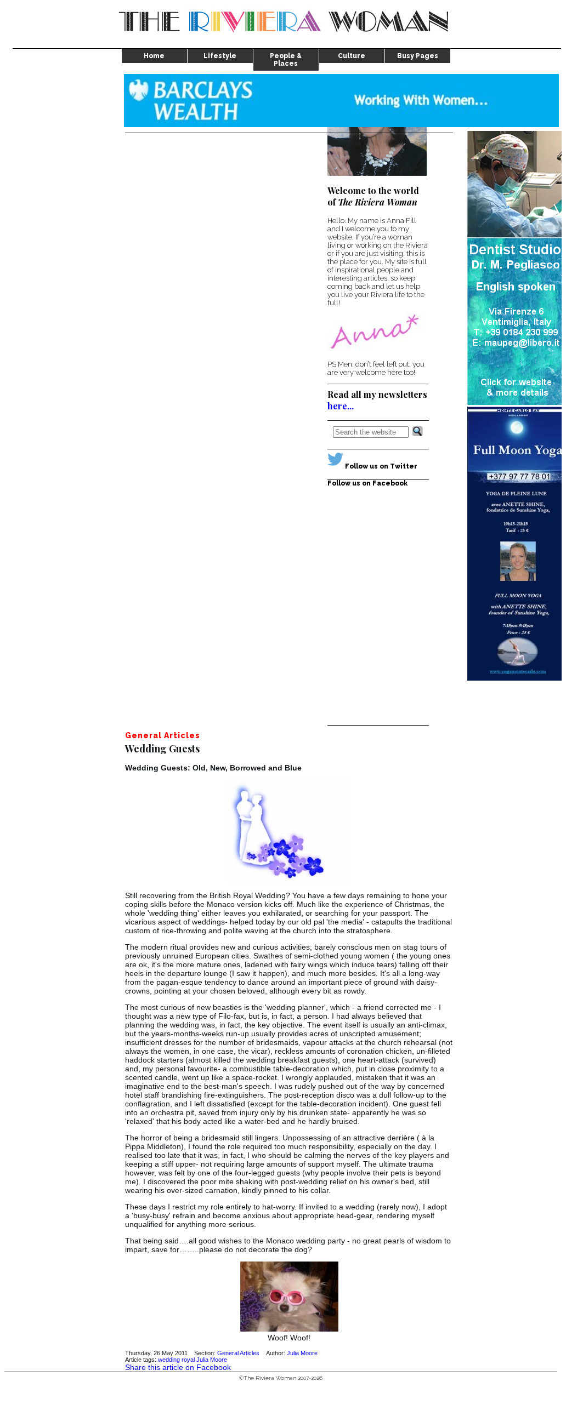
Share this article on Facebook (178, 1367)
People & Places (286, 59)
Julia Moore (302, 1353)
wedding (169, 1359)
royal (188, 1359)
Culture (351, 56)
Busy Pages (417, 56)
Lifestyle (219, 56)
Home (154, 56)
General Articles (238, 1353)
